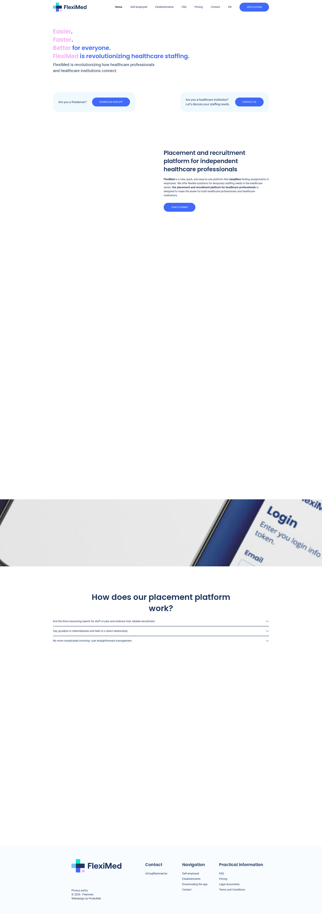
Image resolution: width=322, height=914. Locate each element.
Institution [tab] (171, 353)
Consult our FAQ (85, 729)
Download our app (111, 102)
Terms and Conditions (232, 889)
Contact (215, 7)
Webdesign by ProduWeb (86, 898)
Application (254, 7)
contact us (83, 699)
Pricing (199, 7)
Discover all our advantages (161, 430)
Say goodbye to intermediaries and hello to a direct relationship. (90, 631)
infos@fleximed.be (156, 873)
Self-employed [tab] (151, 353)
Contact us (249, 102)
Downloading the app (194, 884)
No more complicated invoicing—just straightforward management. (92, 640)
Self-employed (138, 7)
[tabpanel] (161, 398)
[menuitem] (229, 7)
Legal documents (229, 884)
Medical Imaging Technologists (119, 408)
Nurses (109, 402)
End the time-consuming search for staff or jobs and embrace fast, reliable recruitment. (104, 621)
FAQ (184, 7)
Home (118, 7)
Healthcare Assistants (115, 396)
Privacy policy (79, 890)
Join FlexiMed (179, 207)
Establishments (164, 7)
